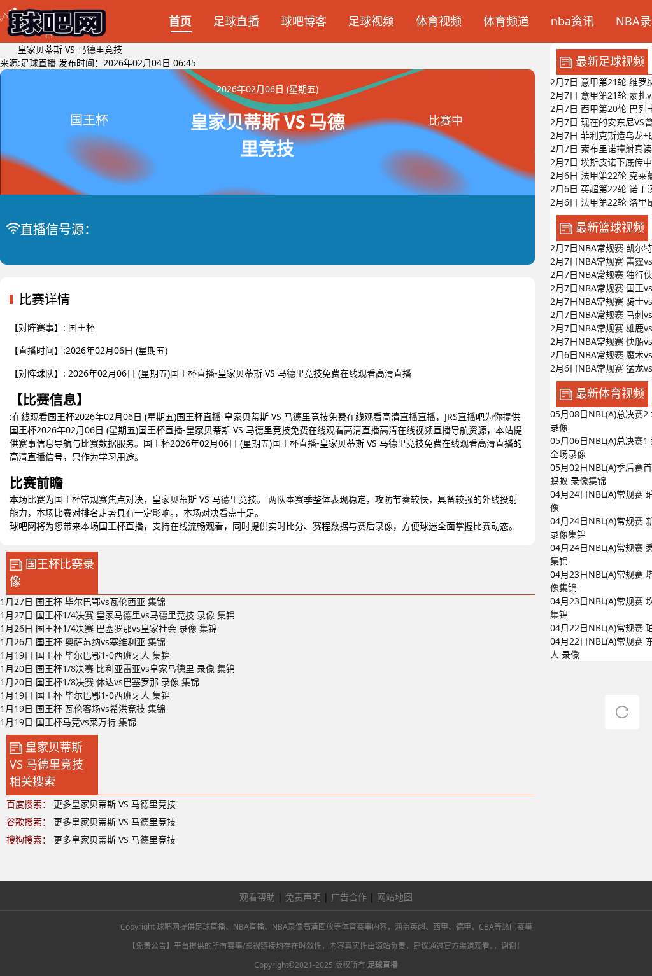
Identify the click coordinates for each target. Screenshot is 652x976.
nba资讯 (572, 21)
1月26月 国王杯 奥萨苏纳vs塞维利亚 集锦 (83, 642)
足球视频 (371, 21)
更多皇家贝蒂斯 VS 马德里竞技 (114, 804)
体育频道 (506, 21)
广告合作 (349, 897)
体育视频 (439, 21)
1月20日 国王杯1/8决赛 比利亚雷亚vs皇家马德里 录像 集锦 (117, 668)
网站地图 (395, 897)
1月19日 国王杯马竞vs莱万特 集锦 (68, 722)
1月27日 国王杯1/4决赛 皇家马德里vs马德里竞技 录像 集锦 (117, 615)
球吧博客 (304, 21)
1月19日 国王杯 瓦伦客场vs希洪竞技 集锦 (83, 708)
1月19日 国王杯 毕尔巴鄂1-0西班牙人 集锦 (85, 655)
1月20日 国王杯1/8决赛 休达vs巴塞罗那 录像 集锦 (99, 682)
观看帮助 (257, 897)
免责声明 (303, 897)
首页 (180, 21)
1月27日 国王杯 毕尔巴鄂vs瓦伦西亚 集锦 (83, 602)
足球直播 (236, 21)
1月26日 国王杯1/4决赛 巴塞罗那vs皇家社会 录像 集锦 (108, 628)
